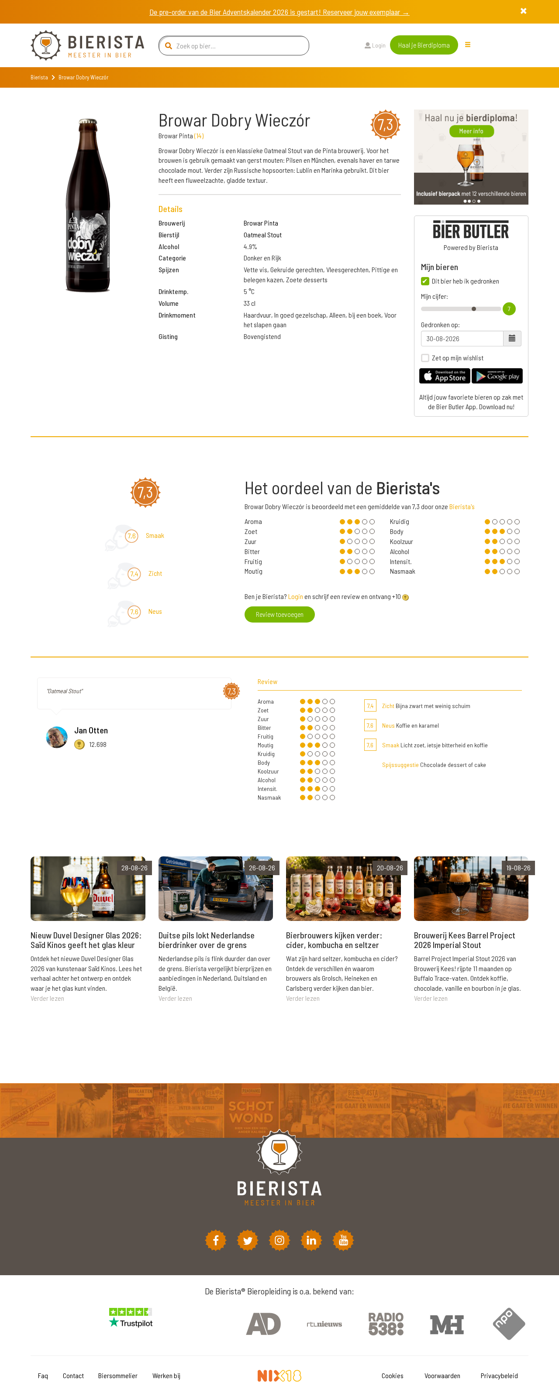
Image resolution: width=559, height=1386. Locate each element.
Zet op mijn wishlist (457, 358)
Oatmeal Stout (263, 234)
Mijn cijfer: (434, 296)
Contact (73, 1375)
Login (378, 45)
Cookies (393, 1375)
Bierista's (462, 506)
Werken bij (166, 1375)
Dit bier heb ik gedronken (465, 281)
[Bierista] (81, 45)
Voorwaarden (442, 1375)
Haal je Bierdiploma (424, 45)
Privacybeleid (499, 1375)
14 (199, 135)
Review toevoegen (280, 614)
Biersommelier (118, 1375)
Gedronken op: (440, 325)
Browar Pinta (261, 223)
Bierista (39, 77)
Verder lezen (47, 998)
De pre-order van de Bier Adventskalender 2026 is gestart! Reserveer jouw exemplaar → (279, 12)
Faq (43, 1375)
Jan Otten (91, 730)
